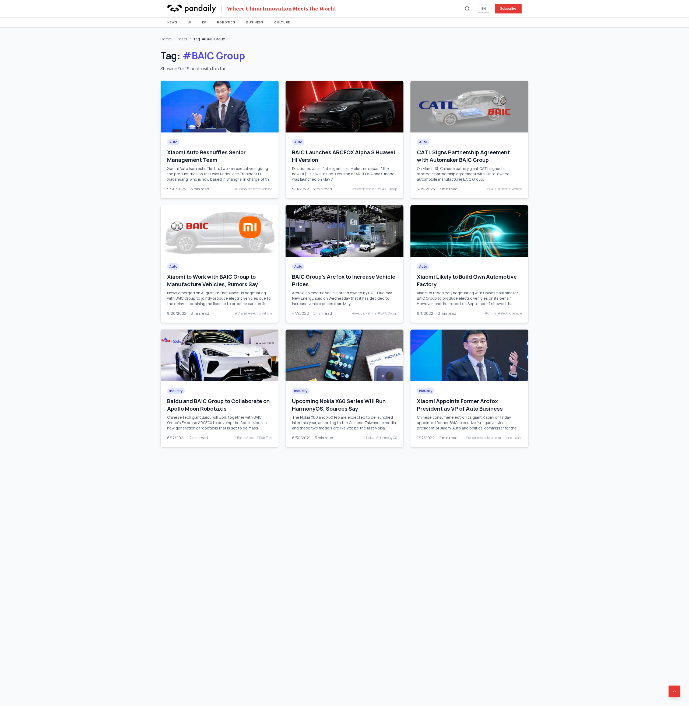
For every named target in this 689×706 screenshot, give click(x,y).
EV (204, 22)
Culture (282, 22)
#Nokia (368, 438)
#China (241, 189)
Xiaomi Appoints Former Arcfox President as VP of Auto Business (460, 404)
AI (190, 22)
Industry (175, 391)
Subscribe (508, 8)
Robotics (226, 22)
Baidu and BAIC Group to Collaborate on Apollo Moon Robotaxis (218, 404)
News (172, 22)
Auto (173, 142)
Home (165, 38)
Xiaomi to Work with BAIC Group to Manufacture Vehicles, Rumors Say (212, 280)
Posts (182, 38)
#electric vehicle (260, 189)
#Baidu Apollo (244, 438)
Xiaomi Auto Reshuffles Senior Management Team (206, 156)
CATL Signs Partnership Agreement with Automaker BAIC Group (463, 156)
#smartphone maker (506, 438)
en (483, 8)
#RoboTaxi (264, 438)
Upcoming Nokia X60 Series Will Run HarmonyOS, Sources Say (339, 404)
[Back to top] (674, 691)
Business (254, 22)
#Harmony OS (386, 438)
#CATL (491, 189)
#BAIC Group (387, 189)
